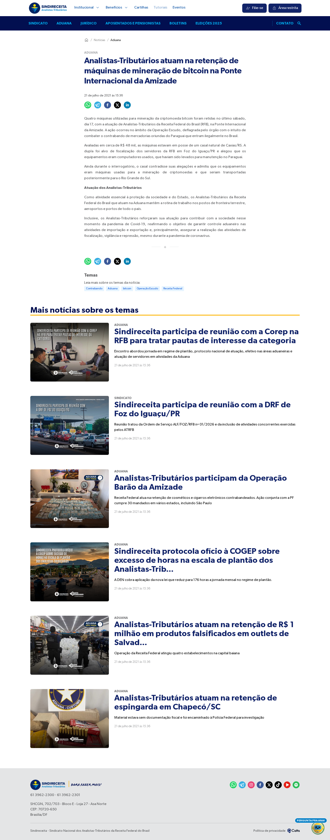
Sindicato (38, 23)
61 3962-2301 (68, 795)
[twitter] (117, 105)
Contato (284, 23)
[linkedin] (127, 105)
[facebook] (107, 105)
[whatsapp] (87, 105)
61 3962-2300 (42, 795)
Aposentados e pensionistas (133, 23)
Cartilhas (141, 7)
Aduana (64, 23)
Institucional (84, 7)
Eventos (179, 7)
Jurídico (89, 23)
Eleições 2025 (209, 23)
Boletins (178, 23)
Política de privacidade (269, 830)
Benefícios (114, 7)
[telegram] (97, 105)
